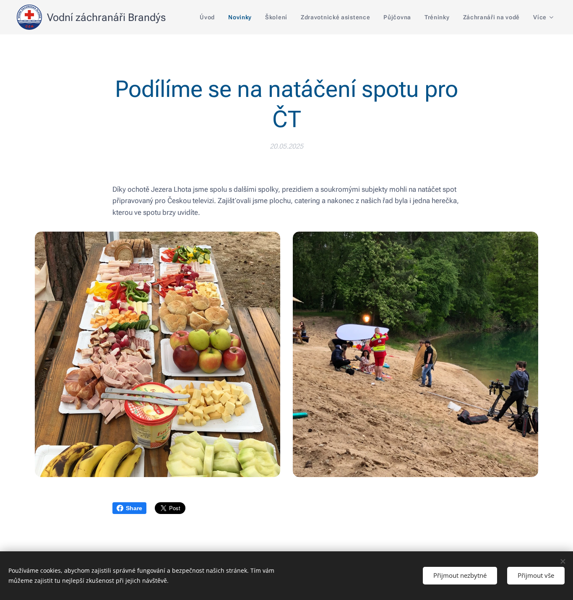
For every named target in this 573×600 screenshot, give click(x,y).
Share (134, 508)
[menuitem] (209, 17)
